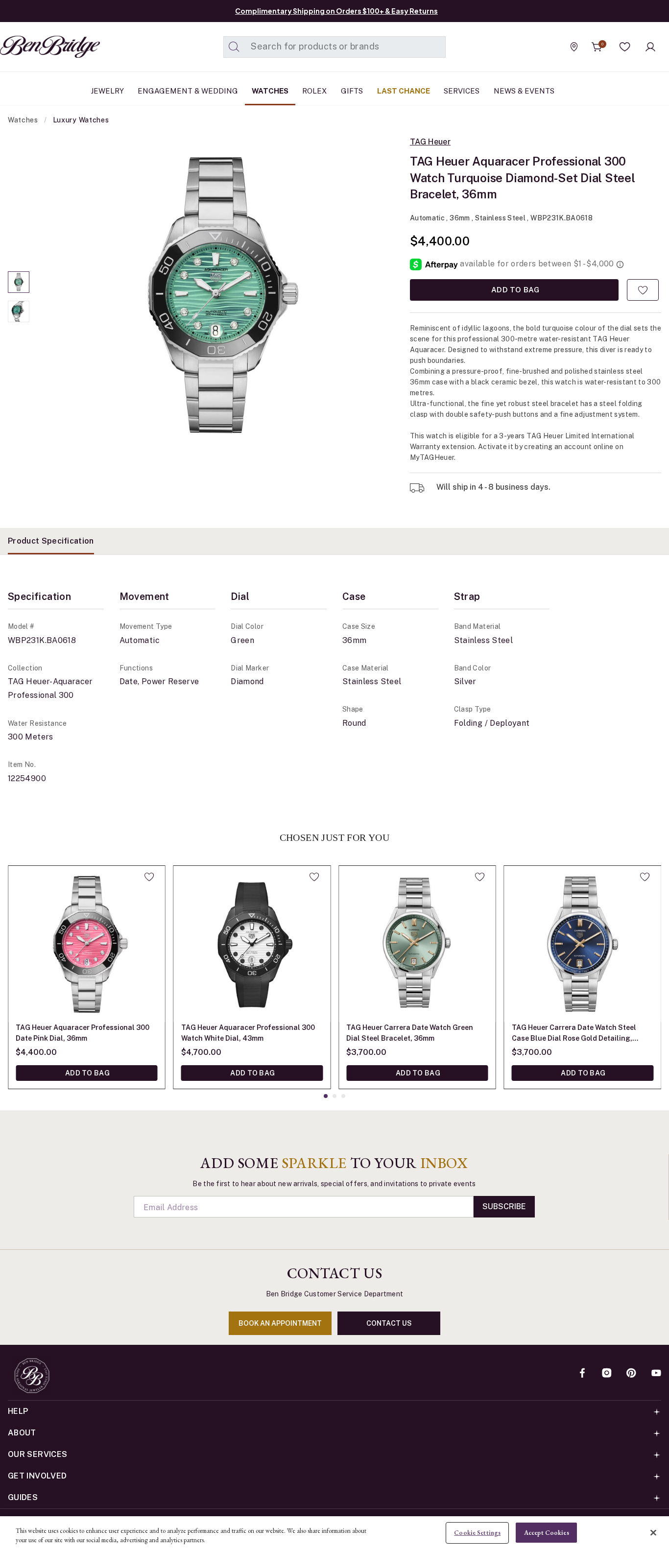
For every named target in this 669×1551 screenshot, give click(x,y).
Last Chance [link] (403, 91)
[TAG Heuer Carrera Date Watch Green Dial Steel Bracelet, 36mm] (417, 944)
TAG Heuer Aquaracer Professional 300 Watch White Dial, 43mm (248, 1033)
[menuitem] (107, 91)
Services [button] (461, 91)
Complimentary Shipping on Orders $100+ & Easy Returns (336, 10)
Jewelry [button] (107, 91)
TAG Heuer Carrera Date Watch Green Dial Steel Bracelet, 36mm (409, 1033)
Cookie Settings (477, 1532)
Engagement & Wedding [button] (188, 91)
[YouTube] (656, 1373)
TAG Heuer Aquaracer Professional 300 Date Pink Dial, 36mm (82, 1033)
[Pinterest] (631, 1373)
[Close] (653, 1532)
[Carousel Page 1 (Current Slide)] (18, 282)
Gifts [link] (352, 91)
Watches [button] (270, 91)
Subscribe (504, 1206)
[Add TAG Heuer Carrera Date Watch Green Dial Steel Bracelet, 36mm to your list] (480, 876)
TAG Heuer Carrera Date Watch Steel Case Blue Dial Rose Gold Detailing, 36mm (574, 1034)
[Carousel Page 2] (18, 311)
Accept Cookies (546, 1532)
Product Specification (51, 541)
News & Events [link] (524, 91)
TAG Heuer (430, 142)
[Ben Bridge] (32, 47)
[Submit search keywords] (234, 47)
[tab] (51, 541)
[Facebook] (582, 1373)
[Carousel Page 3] (343, 1096)
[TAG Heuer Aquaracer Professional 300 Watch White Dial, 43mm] (252, 944)
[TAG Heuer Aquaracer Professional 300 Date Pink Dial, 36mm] (86, 944)
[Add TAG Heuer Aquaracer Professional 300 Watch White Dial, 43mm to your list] (314, 876)
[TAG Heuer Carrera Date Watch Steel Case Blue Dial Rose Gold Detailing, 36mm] (582, 944)
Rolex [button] (314, 91)
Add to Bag (514, 290)
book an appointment (280, 1323)
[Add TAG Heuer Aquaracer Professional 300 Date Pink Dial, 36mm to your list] (149, 876)
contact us (389, 1323)
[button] (625, 47)
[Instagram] (607, 1373)
